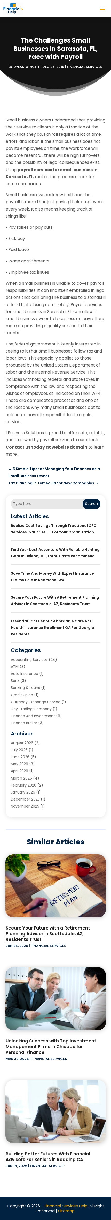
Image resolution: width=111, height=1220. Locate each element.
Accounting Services (29, 659)
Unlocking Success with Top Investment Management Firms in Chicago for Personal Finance (51, 1046)
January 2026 (23, 792)
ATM (15, 666)
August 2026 (22, 742)
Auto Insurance (24, 673)
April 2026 (19, 771)
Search (91, 503)
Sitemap (66, 1211)
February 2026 (23, 785)
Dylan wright (26, 66)
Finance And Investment (33, 716)
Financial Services (84, 66)
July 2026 (19, 750)
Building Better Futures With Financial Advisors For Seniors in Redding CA (48, 1157)
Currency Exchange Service (35, 701)
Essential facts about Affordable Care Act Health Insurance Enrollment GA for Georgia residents (52, 628)
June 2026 (20, 757)
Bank (15, 680)
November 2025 (25, 806)
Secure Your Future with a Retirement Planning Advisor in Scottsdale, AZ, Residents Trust (48, 934)
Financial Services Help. (66, 1206)
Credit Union (22, 694)
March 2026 (21, 778)
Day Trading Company (31, 708)
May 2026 (19, 764)
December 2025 (25, 799)
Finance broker (24, 723)
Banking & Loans (25, 687)
